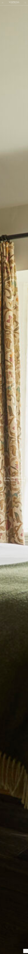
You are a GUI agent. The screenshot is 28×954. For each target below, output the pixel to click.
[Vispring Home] (14, 2)
